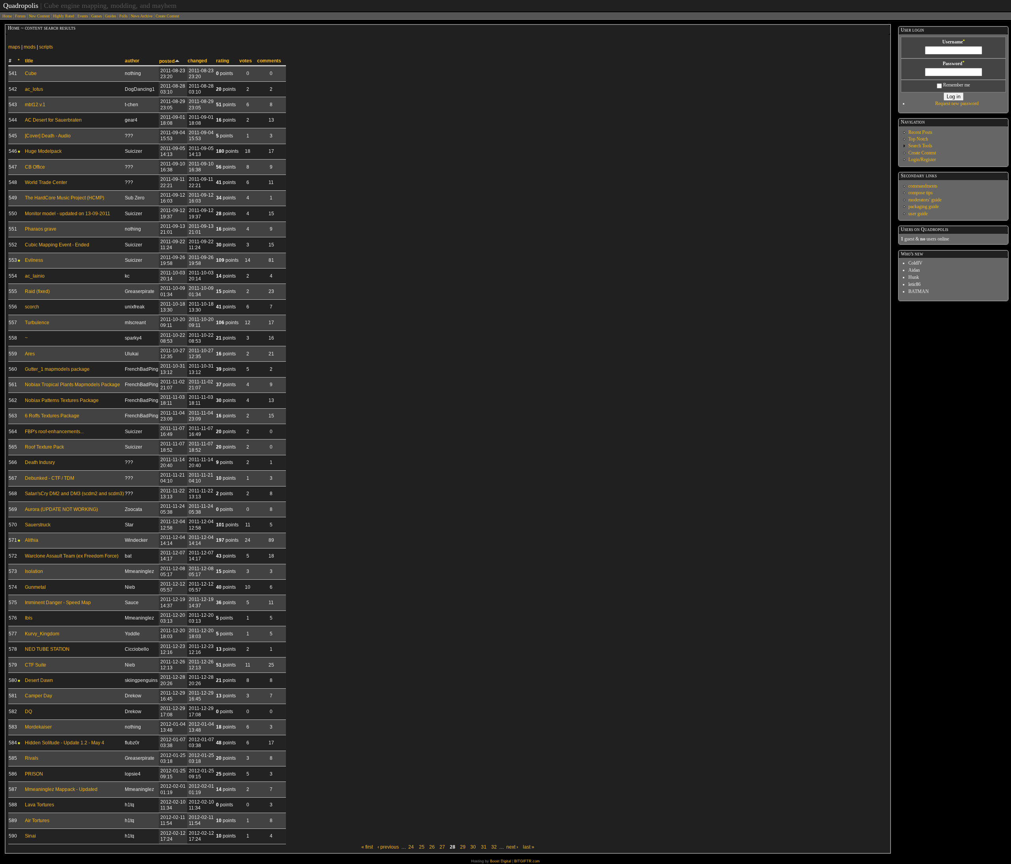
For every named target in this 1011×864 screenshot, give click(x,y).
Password (953, 63)
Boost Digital (500, 861)
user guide (918, 213)
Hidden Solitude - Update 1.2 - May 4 (64, 743)
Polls (123, 16)
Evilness (34, 260)
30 (473, 847)
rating (222, 61)
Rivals (31, 758)
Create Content (167, 16)
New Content (39, 16)
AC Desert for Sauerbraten (53, 120)
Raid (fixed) (37, 291)
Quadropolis (20, 5)
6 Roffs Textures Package (52, 416)
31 (484, 847)
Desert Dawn (39, 680)
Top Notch (918, 139)
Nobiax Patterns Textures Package (62, 400)
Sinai (30, 836)
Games (96, 16)
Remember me (956, 85)
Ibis (28, 618)
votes (245, 61)
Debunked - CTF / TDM (49, 478)
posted (167, 61)
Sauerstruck (38, 525)
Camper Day (38, 696)
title (29, 61)
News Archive (141, 16)
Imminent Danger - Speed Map (58, 602)
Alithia (31, 540)
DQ (28, 711)
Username (953, 42)
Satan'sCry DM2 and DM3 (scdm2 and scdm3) (74, 493)
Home (7, 16)
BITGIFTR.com (527, 861)
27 (442, 847)
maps (14, 47)
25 (422, 847)
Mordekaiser (38, 727)
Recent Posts (920, 132)
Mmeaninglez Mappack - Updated (61, 789)
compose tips (920, 192)
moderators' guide (924, 200)
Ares (30, 354)
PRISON (34, 774)
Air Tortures (37, 820)
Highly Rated (63, 16)
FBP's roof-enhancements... (54, 431)
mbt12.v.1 (35, 104)
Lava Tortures (39, 805)
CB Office (35, 167)
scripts (46, 47)
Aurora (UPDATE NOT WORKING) (61, 509)
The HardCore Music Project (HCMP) (64, 198)
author (132, 61)
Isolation (34, 571)
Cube (31, 73)
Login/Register (922, 159)
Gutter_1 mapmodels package (57, 369)
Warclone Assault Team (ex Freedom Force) (71, 556)
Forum (20, 16)
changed (197, 61)
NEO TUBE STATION (47, 649)
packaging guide (923, 206)
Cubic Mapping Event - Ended (57, 245)
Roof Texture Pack (44, 447)
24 (411, 847)
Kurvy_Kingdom (42, 634)
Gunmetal (35, 587)
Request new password (957, 103)
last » (528, 847)
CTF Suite (35, 665)
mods (30, 47)
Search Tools (920, 145)
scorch (32, 307)
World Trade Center (46, 182)
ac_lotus (34, 89)
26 (432, 847)
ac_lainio (35, 276)
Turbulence (37, 322)
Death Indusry (40, 462)
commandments (923, 186)
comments (269, 61)
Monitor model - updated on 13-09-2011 (67, 213)
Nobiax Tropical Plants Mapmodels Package (72, 384)
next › (512, 847)
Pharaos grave (40, 229)
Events (82, 16)
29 (463, 847)
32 (494, 847)
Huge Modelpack (43, 151)
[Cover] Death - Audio (48, 136)
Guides (110, 16)
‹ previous (388, 847)
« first (367, 847)
